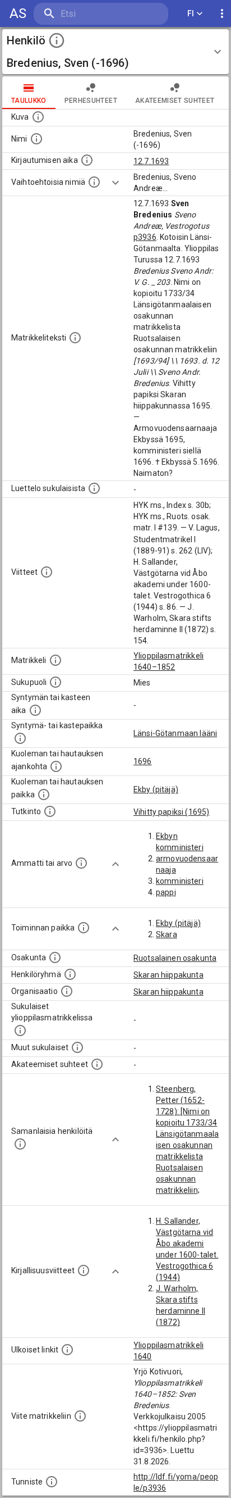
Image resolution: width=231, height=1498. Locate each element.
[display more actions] (222, 14)
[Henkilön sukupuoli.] (55, 682)
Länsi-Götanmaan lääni (175, 733)
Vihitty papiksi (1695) (171, 811)
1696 (142, 761)
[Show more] (115, 183)
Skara (166, 934)
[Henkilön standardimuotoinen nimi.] (36, 139)
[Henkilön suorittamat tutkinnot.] (50, 811)
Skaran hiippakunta (168, 974)
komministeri (180, 881)
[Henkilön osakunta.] (55, 957)
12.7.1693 (151, 161)
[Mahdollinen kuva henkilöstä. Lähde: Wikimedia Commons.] (38, 117)
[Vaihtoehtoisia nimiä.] (94, 182)
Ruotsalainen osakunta (174, 958)
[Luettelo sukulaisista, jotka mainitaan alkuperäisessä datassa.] (94, 488)
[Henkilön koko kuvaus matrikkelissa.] (75, 338)
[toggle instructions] (57, 40)
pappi (166, 892)
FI (191, 13)
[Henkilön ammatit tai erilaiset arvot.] (81, 863)
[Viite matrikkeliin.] (80, 1416)
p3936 (144, 237)
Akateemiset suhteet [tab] (175, 101)
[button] (115, 51)
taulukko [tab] (29, 101)
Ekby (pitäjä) (155, 789)
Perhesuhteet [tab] (90, 101)
